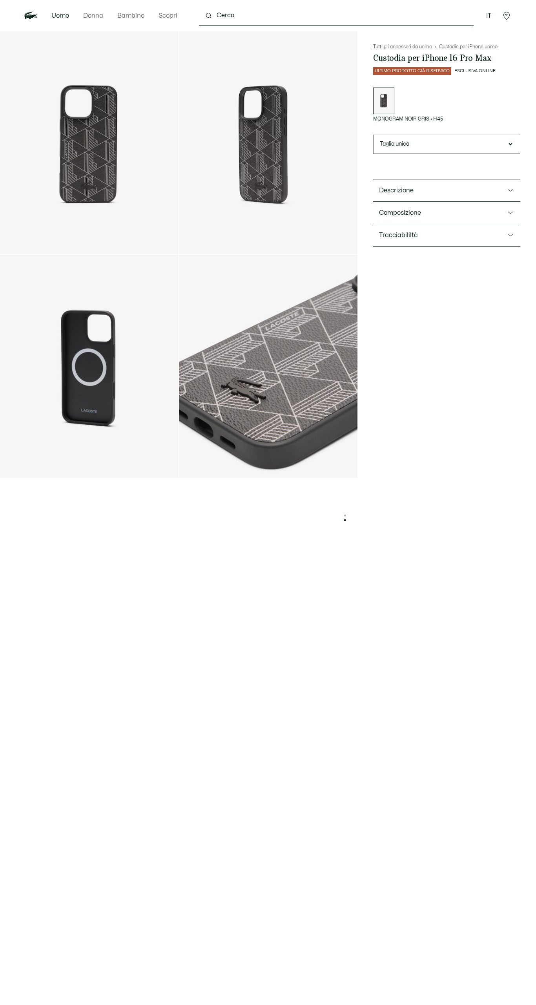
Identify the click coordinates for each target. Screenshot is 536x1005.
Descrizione (396, 190)
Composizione (400, 213)
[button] (506, 16)
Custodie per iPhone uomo (468, 46)
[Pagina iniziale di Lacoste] (31, 15)
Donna (93, 16)
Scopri (168, 16)
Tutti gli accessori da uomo (402, 46)
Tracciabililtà (398, 235)
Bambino (130, 16)
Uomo (60, 16)
